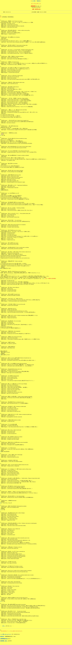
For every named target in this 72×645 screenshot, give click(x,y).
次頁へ (4, 625)
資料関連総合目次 (4, 638)
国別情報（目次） (4, 640)
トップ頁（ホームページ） (5, 634)
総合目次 (2, 636)
